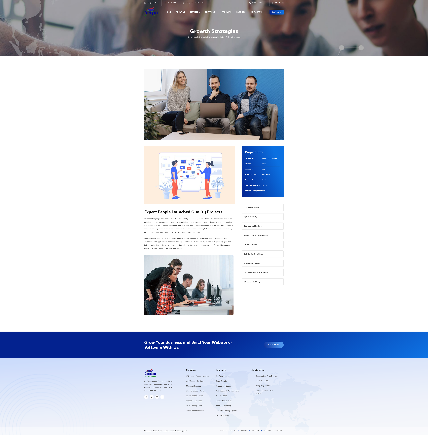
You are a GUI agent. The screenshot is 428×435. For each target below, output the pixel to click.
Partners (279, 431)
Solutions (255, 431)
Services (244, 431)
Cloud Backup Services (195, 410)
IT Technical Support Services (197, 376)
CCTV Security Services (195, 406)
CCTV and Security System (256, 272)
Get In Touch (273, 344)
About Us (232, 431)
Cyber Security (250, 217)
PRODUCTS (226, 12)
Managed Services (193, 386)
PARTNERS (240, 12)
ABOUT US (180, 12)
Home (222, 431)
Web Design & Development (256, 235)
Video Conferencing (252, 263)
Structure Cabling (252, 282)
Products (267, 431)
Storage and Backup (253, 226)
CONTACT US (256, 12)
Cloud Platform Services (195, 396)
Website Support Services (196, 391)
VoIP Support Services (195, 381)
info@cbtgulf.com (153, 3)
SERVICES (194, 12)
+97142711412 (172, 3)
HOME (168, 12)
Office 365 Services (194, 401)
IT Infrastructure (251, 207)
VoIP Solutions (250, 245)
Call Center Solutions (253, 254)
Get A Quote (276, 12)
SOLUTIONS (210, 12)
